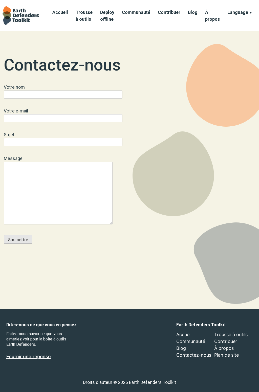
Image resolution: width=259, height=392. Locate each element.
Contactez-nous (193, 355)
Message (13, 158)
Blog (193, 12)
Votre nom (14, 87)
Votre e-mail (16, 110)
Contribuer (169, 12)
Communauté (136, 12)
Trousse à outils (84, 16)
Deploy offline (107, 16)
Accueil (60, 12)
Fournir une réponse (28, 356)
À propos (212, 16)
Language (237, 12)
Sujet (9, 134)
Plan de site (226, 355)
